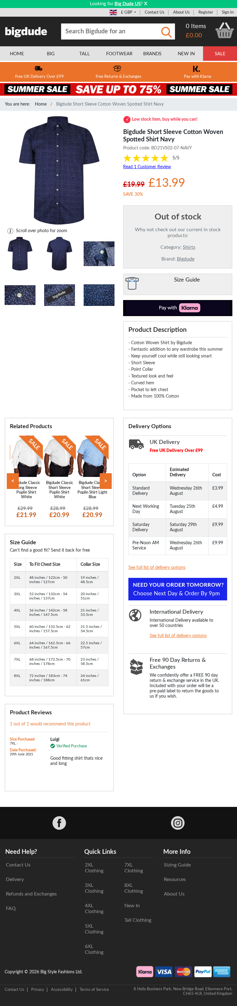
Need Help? (21, 852)
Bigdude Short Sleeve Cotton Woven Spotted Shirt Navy (110, 104)
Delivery (15, 879)
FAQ (11, 908)
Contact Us (154, 12)
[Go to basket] (224, 30)
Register (205, 12)
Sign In (228, 12)
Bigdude (185, 259)
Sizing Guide (177, 864)
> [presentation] (105, 481)
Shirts (189, 247)
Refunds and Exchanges (31, 893)
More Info (176, 852)
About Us (181, 12)
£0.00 (194, 35)
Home (41, 104)
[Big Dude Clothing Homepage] (26, 31)
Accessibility (62, 989)
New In (132, 905)
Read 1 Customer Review (147, 167)
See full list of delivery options (156, 568)
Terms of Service (94, 989)
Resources (175, 879)
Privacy (37, 989)
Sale (220, 54)
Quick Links (100, 852)
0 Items (196, 26)
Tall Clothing (137, 920)
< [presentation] (13, 481)
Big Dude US (127, 4)
